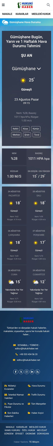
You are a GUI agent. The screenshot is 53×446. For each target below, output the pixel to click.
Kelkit (15, 128)
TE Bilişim (34, 442)
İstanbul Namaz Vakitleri (14, 396)
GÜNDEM (8, 433)
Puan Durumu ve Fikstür (14, 405)
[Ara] (48, 5)
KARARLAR (22, 13)
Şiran (26, 134)
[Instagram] (26, 371)
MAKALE (7, 13)
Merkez (16, 134)
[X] (21, 371)
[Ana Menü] (3, 5)
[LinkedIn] (32, 371)
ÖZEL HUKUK (28, 430)
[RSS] (37, 371)
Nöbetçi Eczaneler (10, 387)
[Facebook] (15, 371)
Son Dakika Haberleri (11, 414)
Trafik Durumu (38, 394)
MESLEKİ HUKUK (41, 13)
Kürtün (36, 128)
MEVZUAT (42, 430)
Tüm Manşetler (38, 404)
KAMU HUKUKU (12, 430)
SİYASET (19, 433)
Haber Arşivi (38, 413)
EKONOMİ (30, 433)
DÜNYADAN (43, 433)
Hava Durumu (38, 385)
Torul (36, 134)
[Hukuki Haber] (25, 4)
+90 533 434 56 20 (28, 354)
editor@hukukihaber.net (28, 360)
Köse (25, 128)
